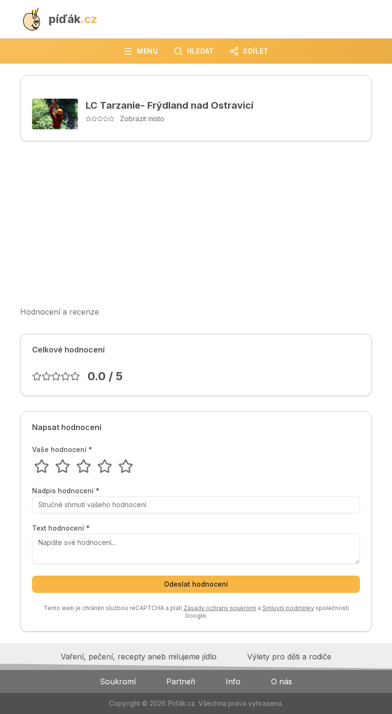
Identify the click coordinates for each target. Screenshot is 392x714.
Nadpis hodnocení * (65, 490)
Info (233, 681)
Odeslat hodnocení (196, 584)
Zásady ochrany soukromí (220, 608)
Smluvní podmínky (288, 608)
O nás (281, 681)
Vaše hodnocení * (62, 449)
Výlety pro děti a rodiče (289, 656)
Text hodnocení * (61, 528)
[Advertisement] (196, 224)
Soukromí (118, 681)
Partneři (180, 681)
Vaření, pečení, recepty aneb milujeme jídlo (139, 656)
